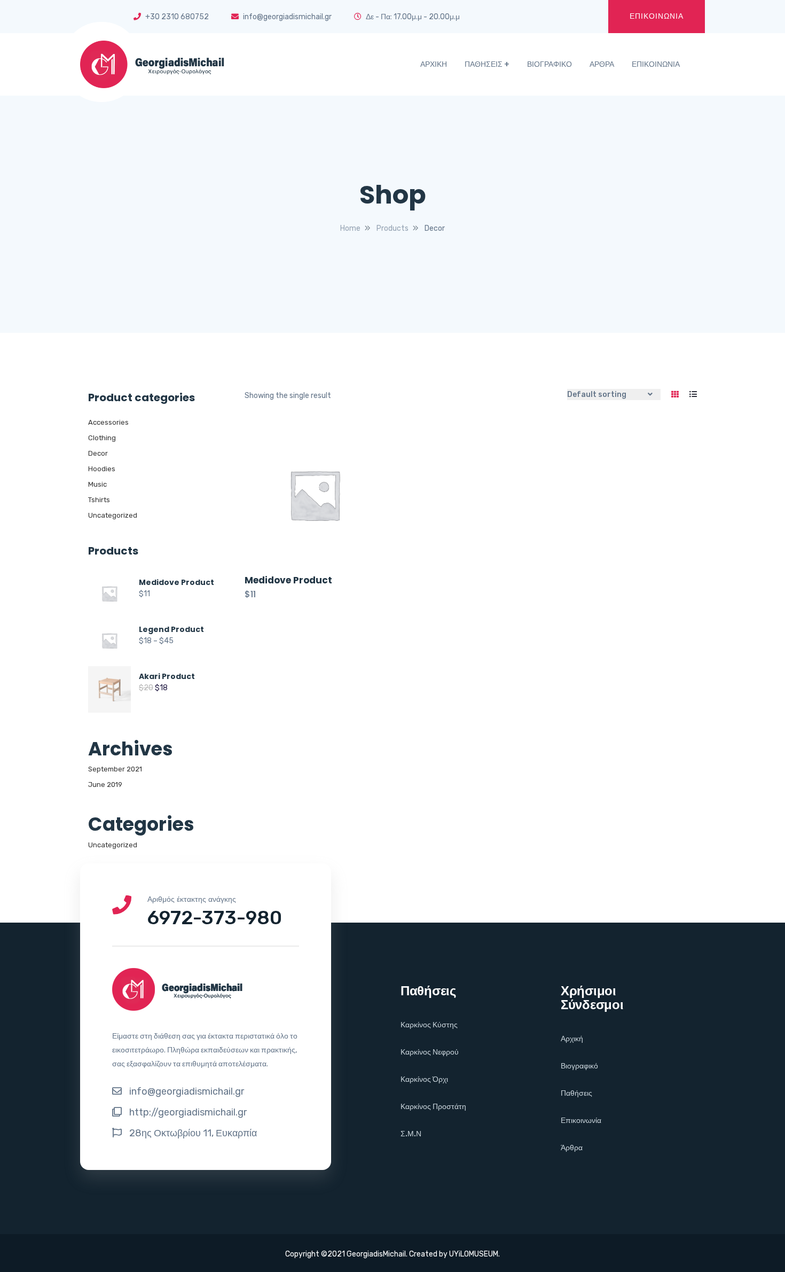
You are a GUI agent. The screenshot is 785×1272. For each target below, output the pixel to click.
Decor (98, 453)
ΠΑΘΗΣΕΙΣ (484, 64)
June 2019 (105, 785)
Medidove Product (288, 580)
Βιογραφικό (579, 1066)
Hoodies (101, 469)
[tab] (675, 394)
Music (97, 484)
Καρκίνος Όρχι (424, 1079)
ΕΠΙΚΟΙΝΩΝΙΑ (657, 16)
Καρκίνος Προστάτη (433, 1106)
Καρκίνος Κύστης (429, 1024)
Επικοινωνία (581, 1120)
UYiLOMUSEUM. (474, 1254)
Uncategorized (112, 515)
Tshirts (99, 500)
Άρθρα (572, 1147)
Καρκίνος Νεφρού (430, 1052)
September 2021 (115, 769)
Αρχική (572, 1038)
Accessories (108, 422)
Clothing (102, 438)
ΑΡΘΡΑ (602, 64)
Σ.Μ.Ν (411, 1133)
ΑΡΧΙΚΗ (433, 64)
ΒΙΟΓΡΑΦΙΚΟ (549, 64)
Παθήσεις (576, 1093)
